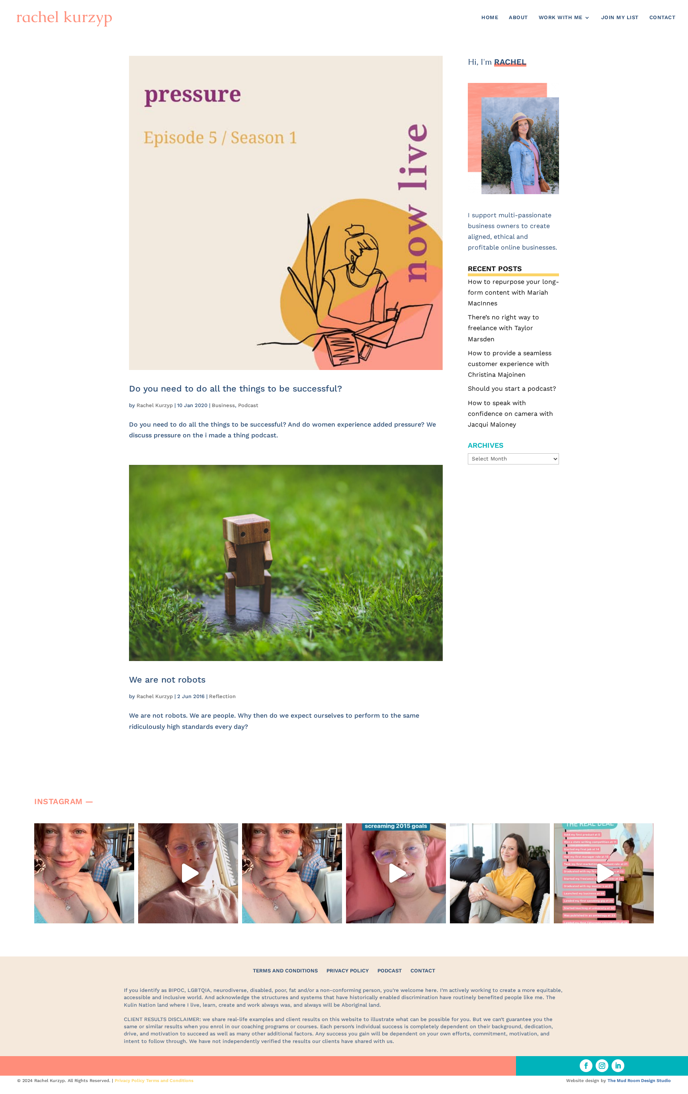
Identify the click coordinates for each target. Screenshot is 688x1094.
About (518, 17)
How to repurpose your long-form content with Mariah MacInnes (513, 292)
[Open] (84, 873)
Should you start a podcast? (512, 388)
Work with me (560, 17)
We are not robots (167, 680)
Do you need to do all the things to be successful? (235, 389)
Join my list (620, 17)
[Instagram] (126, 913)
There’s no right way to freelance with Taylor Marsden (503, 327)
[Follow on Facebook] (586, 1065)
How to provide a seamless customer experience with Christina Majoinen (509, 363)
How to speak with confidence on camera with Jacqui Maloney (510, 413)
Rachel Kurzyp (155, 405)
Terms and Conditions (285, 971)
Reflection (222, 696)
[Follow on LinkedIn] (618, 1065)
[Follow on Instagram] (602, 1065)
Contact (662, 17)
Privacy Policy (347, 971)
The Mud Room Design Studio (639, 1080)
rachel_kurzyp (83, 831)
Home (489, 17)
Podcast (248, 405)
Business (223, 405)
